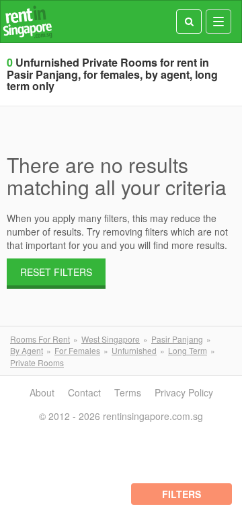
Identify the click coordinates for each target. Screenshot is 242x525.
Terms (127, 392)
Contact (84, 392)
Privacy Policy (184, 392)
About (42, 392)
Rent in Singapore (27, 22)
